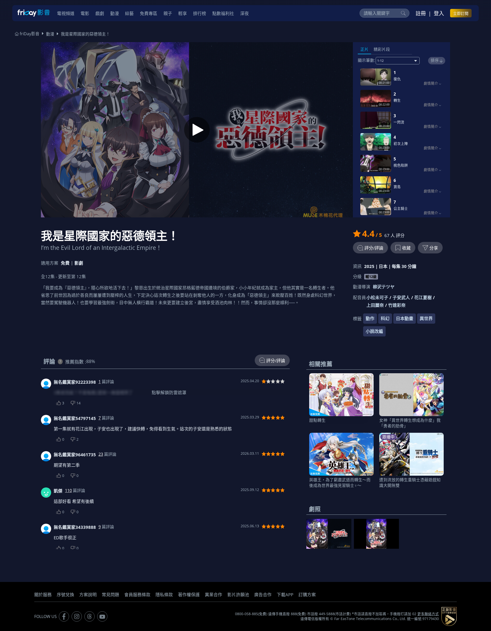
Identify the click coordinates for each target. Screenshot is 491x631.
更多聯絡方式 (428, 614)
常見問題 (110, 595)
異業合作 (213, 595)
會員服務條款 (137, 595)
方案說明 (88, 595)
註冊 (421, 13)
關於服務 (43, 595)
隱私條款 (164, 595)
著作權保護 (189, 595)
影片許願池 (238, 595)
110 (68, 490)
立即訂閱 (460, 13)
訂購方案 (307, 595)
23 (100, 454)
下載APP (285, 595)
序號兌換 (65, 595)
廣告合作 (263, 595)
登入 (439, 13)
